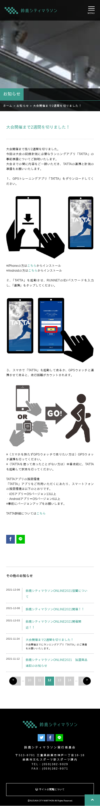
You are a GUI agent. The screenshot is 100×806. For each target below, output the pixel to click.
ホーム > (9, 105)
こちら (31, 266)
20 (83, 680)
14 (69, 680)
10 (29, 680)
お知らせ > (24, 105)
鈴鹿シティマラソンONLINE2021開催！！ (55, 609)
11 (39, 680)
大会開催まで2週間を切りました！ (50, 640)
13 (59, 680)
